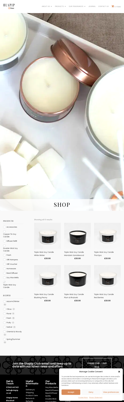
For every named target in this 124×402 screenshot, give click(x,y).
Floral (9, 313)
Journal (92, 6)
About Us (46, 6)
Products (59, 6)
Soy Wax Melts (13, 277)
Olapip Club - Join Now (97, 365)
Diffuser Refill (12, 241)
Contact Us (103, 6)
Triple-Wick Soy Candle (9, 286)
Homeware (11, 268)
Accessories (12, 227)
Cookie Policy (83, 397)
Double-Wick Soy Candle (10, 249)
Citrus (9, 309)
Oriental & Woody (14, 331)
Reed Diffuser (12, 273)
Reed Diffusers (51, 390)
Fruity (9, 322)
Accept (71, 392)
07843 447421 (12, 387)
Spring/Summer (13, 339)
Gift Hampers (12, 259)
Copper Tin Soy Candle (9, 235)
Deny (91, 392)
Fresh (9, 255)
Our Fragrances (76, 6)
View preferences (111, 392)
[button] (119, 371)
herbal (9, 327)
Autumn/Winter (13, 301)
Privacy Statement (95, 397)
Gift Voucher (12, 264)
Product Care (32, 395)
